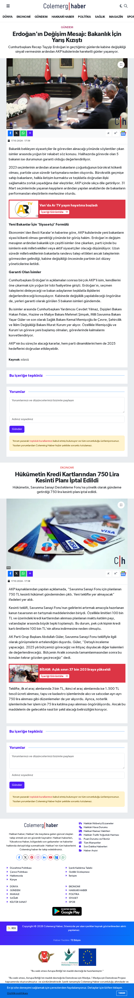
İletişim (73, 875)
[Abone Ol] (123, 133)
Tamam (121, 993)
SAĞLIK (100, 16)
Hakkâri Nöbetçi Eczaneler (99, 823)
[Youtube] (50, 857)
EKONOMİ (24, 16)
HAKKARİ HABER (63, 16)
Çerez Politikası (19, 872)
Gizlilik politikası (17, 993)
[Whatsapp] (63, 857)
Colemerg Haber (90, 981)
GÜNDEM (41, 16)
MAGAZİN (116, 16)
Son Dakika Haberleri (95, 846)
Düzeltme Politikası (21, 868)
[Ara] (126, 6)
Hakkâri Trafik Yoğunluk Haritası (101, 835)
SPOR (72, 902)
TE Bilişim (75, 940)
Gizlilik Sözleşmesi (79, 872)
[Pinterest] (32, 857)
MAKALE (14, 894)
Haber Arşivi (91, 850)
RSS (13, 928)
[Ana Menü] (8, 6)
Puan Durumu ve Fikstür (97, 839)
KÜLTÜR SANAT (18, 902)
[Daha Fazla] (30, 133)
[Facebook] (19, 857)
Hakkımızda (16, 875)
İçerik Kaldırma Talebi (80, 868)
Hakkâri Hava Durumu (96, 827)
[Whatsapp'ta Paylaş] (23, 133)
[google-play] (67, 911)
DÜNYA (7, 16)
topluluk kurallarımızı (41, 441)
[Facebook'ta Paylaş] (10, 133)
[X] (25, 857)
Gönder (17, 429)
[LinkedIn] (44, 857)
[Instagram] (38, 857)
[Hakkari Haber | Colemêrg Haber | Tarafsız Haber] (65, 6)
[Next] (57, 857)
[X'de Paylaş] (17, 133)
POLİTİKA (84, 16)
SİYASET (73, 898)
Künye (13, 879)
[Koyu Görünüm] (121, 6)
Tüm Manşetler (92, 842)
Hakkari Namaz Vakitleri (97, 831)
